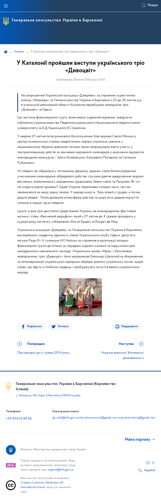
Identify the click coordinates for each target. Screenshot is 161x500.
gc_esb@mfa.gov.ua (66, 417)
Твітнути (63, 326)
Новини (19, 51)
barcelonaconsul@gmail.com (98, 417)
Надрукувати (129, 326)
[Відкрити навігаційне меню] (6, 6)
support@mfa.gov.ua (60, 469)
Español (150, 470)
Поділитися (34, 326)
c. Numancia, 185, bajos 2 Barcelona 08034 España (48, 395)
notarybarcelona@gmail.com (136, 417)
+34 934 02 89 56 (19, 418)
